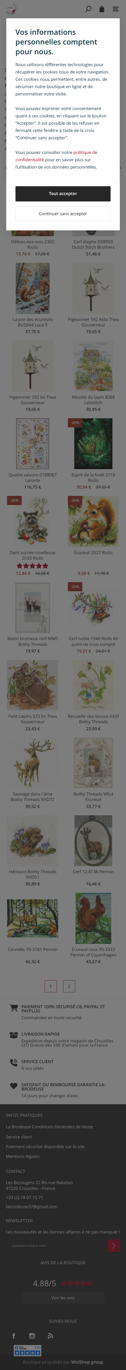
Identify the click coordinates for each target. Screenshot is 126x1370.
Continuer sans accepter (63, 214)
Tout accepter (63, 194)
